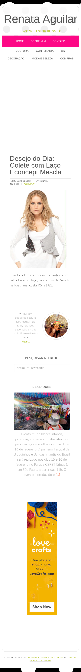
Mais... (26, 341)
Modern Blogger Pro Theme (45, 658)
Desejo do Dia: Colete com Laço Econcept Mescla (35, 165)
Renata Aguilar (40, 19)
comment (29, 184)
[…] (57, 475)
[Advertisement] (40, 108)
